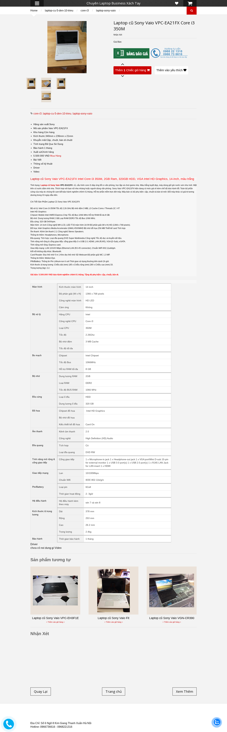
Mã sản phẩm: (41, 128)
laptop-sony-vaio (106, 10)
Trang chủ (36, 714)
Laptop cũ (37, 179)
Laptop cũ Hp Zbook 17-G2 (142, 718)
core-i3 (85, 10)
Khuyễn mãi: (40, 140)
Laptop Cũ (140, 714)
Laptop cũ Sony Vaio (50, 185)
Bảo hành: (38, 148)
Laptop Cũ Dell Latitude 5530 (60, 720)
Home (34, 10)
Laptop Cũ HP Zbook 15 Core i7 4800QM (99, 718)
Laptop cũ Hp (57, 714)
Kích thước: (39, 136)
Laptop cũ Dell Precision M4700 (169, 716)
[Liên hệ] (8, 726)
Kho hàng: (38, 132)
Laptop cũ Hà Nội (163, 714)
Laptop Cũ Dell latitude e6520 (100, 720)
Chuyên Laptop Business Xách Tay (113, 3)
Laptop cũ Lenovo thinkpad (112, 714)
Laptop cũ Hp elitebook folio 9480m (82, 716)
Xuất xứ (37, 152)
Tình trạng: (39, 144)
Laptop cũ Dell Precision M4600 (127, 716)
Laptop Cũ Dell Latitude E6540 (54, 718)
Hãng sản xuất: (41, 124)
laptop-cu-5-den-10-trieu (59, 10)
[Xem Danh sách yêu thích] (176, 3)
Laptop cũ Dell (80, 714)
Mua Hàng (55, 155)
